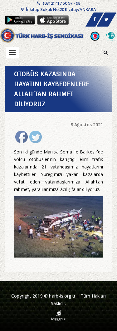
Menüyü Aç (12, 52)
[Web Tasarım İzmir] (58, 315)
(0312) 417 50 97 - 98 (61, 3)
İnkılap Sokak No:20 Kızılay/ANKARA (60, 9)
